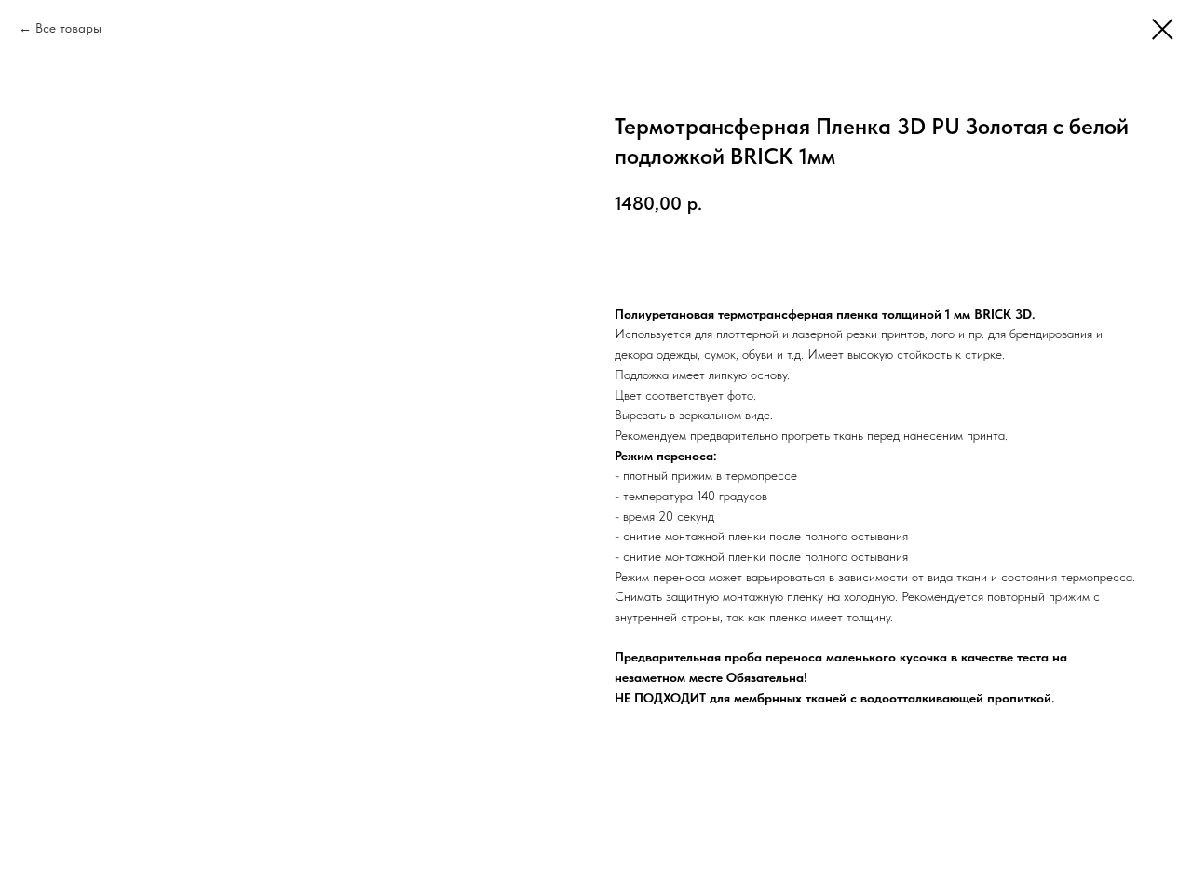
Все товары (68, 27)
